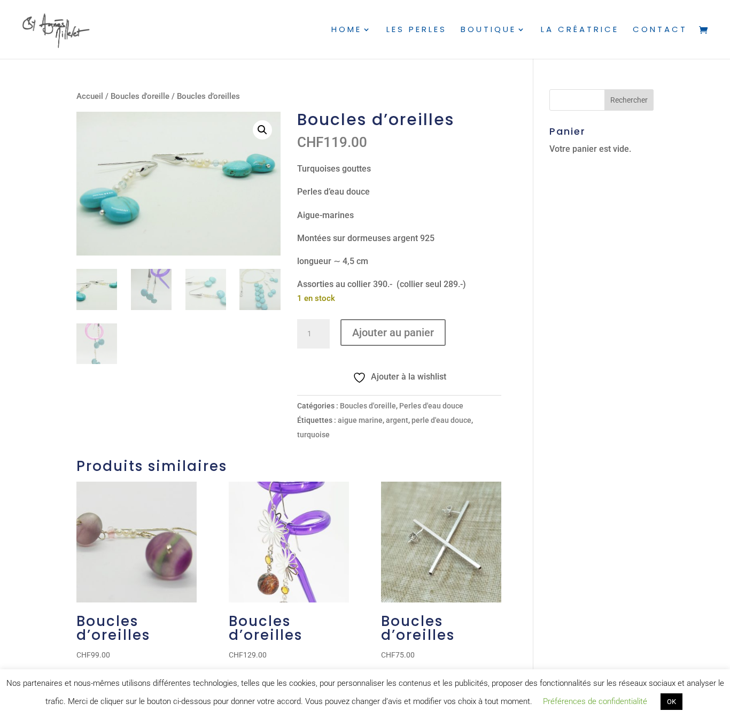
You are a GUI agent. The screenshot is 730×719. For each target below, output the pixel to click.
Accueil (89, 96)
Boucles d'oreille (140, 96)
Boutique (488, 30)
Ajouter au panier (393, 332)
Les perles (416, 30)
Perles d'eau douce (431, 405)
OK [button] (671, 702)
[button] (262, 130)
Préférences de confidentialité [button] (595, 701)
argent (397, 420)
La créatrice (580, 30)
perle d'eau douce (441, 420)
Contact (660, 30)
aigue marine (360, 420)
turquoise (313, 434)
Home (346, 30)
